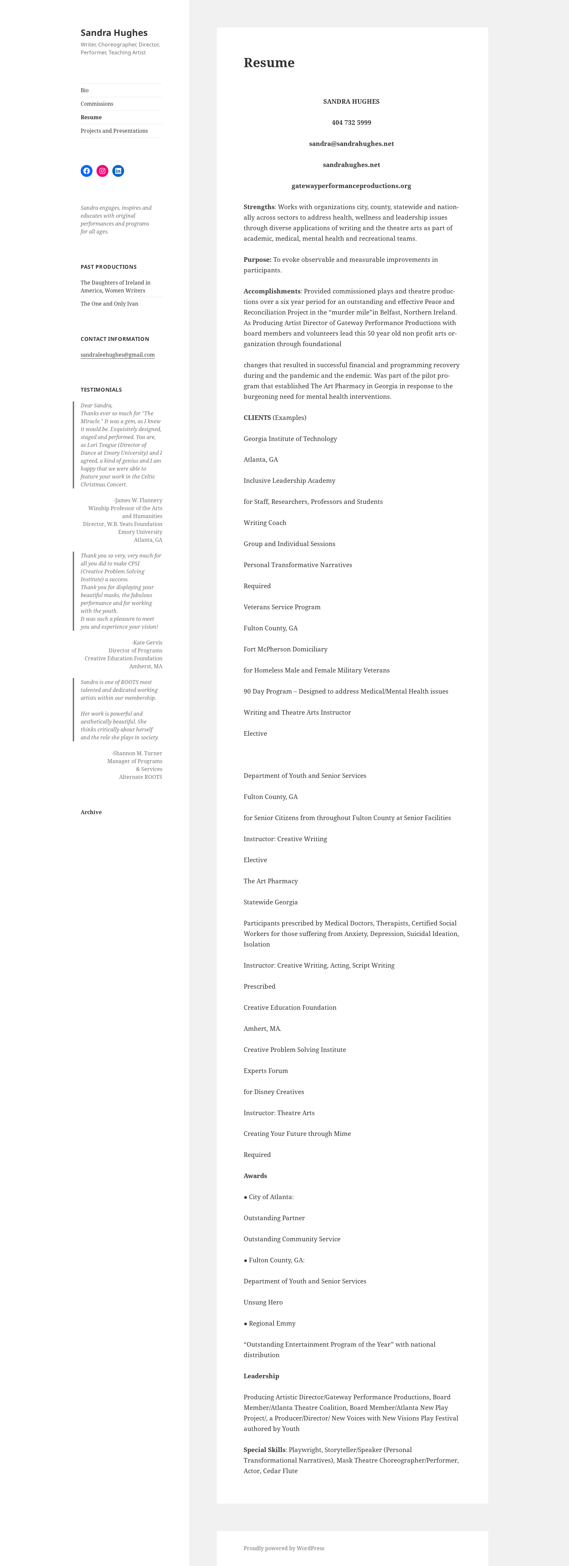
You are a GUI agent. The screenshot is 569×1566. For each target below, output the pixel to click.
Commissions (97, 103)
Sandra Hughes (114, 32)
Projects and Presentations (114, 130)
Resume (91, 117)
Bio (85, 90)
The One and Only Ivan (109, 303)
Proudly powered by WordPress (284, 1548)
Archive (91, 812)
